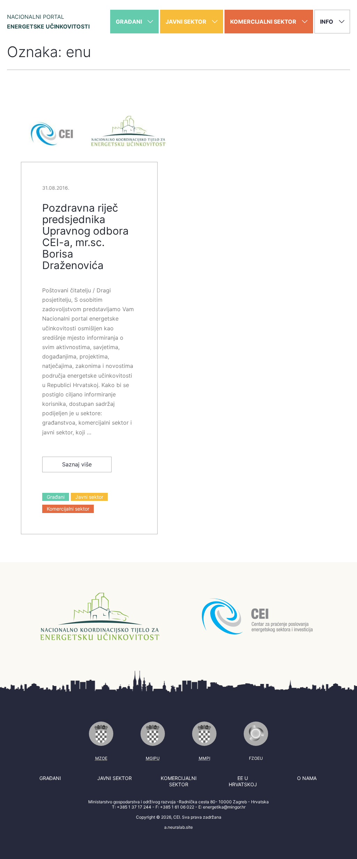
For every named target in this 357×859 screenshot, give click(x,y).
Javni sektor (89, 497)
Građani (55, 497)
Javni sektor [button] (187, 21)
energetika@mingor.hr (224, 807)
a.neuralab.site (178, 827)
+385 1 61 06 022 (177, 807)
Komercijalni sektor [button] (264, 21)
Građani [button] (129, 21)
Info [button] (327, 21)
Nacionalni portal (48, 21)
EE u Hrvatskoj (243, 781)
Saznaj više (77, 464)
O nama (307, 778)
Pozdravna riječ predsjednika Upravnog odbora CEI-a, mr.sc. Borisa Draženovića (85, 236)
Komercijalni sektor (68, 509)
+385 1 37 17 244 (134, 807)
